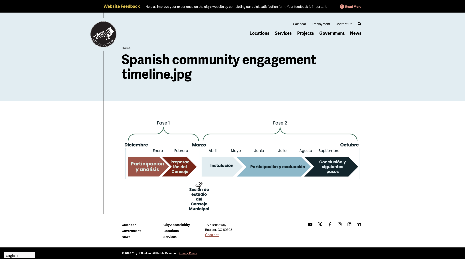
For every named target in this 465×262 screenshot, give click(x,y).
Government (332, 33)
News (355, 33)
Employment (321, 23)
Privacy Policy (188, 253)
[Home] (103, 34)
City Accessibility (176, 224)
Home (126, 48)
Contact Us (344, 23)
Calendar (299, 23)
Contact (212, 234)
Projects (305, 33)
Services (283, 33)
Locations (259, 33)
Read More (353, 6)
